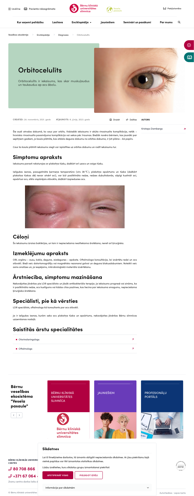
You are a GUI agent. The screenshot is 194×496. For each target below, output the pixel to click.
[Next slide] (19, 415)
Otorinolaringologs (29, 339)
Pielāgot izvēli (89, 475)
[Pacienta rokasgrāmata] (189, 57)
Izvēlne (16, 8)
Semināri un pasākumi (137, 22)
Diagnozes (63, 34)
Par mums (166, 22)
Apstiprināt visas (58, 475)
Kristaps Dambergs (152, 128)
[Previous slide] (14, 415)
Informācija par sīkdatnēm (60, 487)
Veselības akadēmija (18, 34)
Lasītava (57, 22)
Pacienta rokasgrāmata (41, 8)
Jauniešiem (108, 22)
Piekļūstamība (174, 8)
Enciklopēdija (79, 24)
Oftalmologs (25, 348)
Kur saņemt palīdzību (30, 22)
